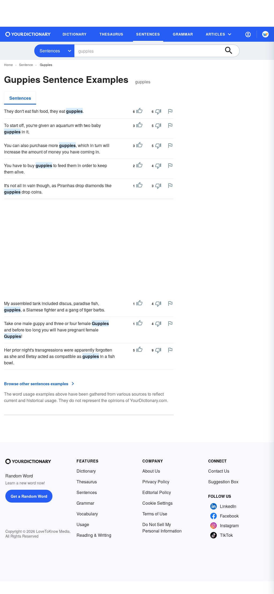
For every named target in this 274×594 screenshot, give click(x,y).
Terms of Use (154, 514)
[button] (248, 34)
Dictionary (86, 471)
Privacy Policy (155, 482)
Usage (83, 524)
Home (8, 64)
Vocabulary (87, 514)
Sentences (50, 51)
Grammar (85, 503)
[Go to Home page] (28, 34)
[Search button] (231, 51)
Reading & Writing (94, 535)
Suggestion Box (223, 482)
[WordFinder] (265, 34)
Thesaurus (87, 482)
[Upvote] (139, 111)
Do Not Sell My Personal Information (162, 527)
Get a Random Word (29, 496)
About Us (151, 471)
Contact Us (218, 471)
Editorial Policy (156, 492)
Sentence (26, 64)
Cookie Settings (157, 503)
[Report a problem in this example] (170, 111)
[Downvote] (158, 111)
